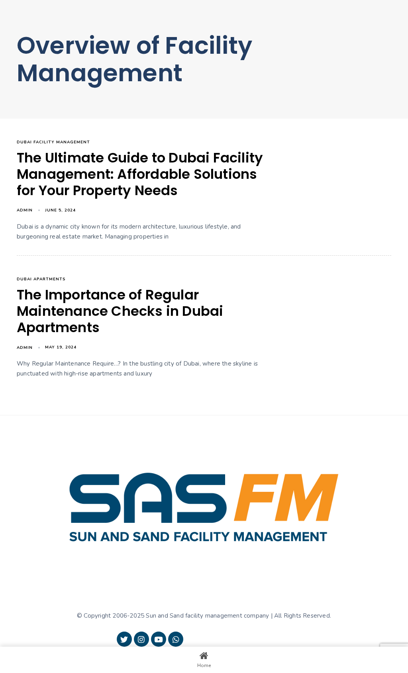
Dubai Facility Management (53, 142)
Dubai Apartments (41, 279)
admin (25, 210)
